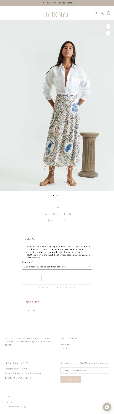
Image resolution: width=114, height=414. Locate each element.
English (12, 397)
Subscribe (71, 379)
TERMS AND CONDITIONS (18, 378)
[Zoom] (108, 26)
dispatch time (35, 310)
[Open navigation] (6, 13)
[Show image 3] (60, 195)
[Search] (102, 12)
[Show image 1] (53, 195)
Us (61, 353)
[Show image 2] (57, 195)
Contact (64, 348)
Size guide (32, 302)
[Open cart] (108, 12)
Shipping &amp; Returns (17, 369)
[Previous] (48, 195)
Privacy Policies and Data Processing (23, 373)
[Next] (65, 195)
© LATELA (12, 403)
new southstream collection (57, 3)
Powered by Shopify (17, 406)
